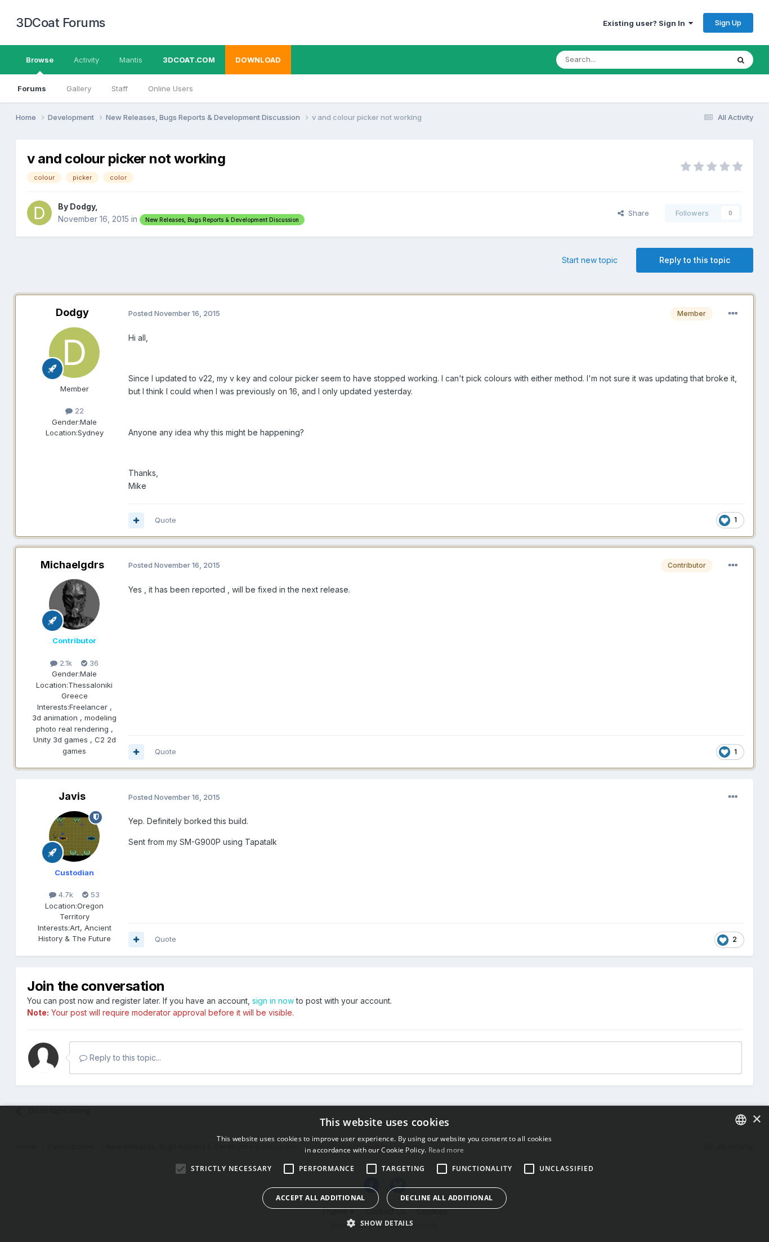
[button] (384, 1222)
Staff (119, 88)
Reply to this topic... (124, 1057)
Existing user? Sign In (645, 23)
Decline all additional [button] (446, 1198)
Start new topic (590, 260)
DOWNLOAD (258, 59)
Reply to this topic (694, 260)
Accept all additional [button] (320, 1198)
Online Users (170, 88)
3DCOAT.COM (189, 59)
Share (636, 212)
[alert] (384, 1174)
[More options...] (733, 313)
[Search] (740, 60)
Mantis (130, 59)
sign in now (273, 1000)
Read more (446, 1150)
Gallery (78, 88)
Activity (86, 59)
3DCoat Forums (60, 22)
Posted (174, 313)
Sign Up (728, 22)
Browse (39, 59)
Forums (31, 88)
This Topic (695, 59)
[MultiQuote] (136, 520)
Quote (165, 519)
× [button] (756, 1119)
